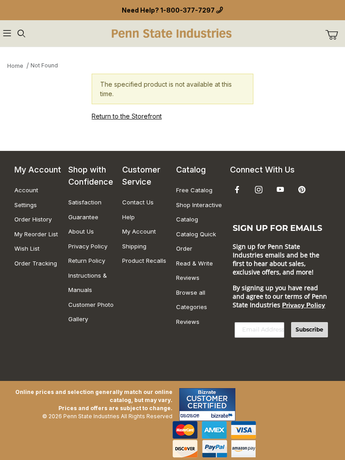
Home (15, 65)
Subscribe (309, 329)
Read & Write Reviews (194, 271)
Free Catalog (194, 190)
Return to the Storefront (127, 116)
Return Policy (86, 260)
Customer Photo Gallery (91, 312)
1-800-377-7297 (187, 10)
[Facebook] (237, 189)
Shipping (134, 246)
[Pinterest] (301, 189)
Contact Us (138, 202)
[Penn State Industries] (172, 32)
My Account (139, 231)
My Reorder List (36, 234)
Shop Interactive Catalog (199, 212)
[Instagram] (258, 189)
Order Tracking (35, 263)
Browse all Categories (191, 300)
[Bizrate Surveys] (223, 416)
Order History (33, 219)
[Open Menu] (7, 33)
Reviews (187, 321)
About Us (81, 231)
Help (128, 217)
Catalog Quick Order (196, 241)
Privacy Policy (87, 246)
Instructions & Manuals (87, 283)
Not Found (44, 65)
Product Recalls (144, 260)
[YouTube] (280, 189)
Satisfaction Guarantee (85, 210)
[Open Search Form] (21, 33)
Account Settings (26, 197)
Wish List (27, 248)
